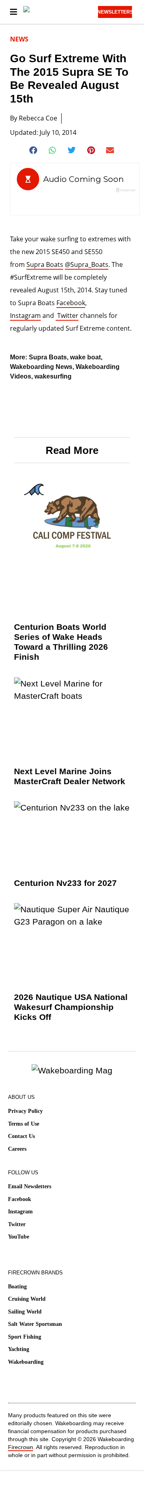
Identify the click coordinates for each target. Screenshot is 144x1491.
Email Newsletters (29, 1186)
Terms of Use (23, 1124)
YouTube (18, 1237)
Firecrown (20, 1447)
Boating (17, 1287)
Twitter (67, 315)
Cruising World (27, 1299)
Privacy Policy (25, 1111)
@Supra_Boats (86, 264)
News (19, 39)
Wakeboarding (26, 1362)
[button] (33, 150)
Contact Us (21, 1136)
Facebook (70, 302)
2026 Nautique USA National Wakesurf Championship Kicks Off (71, 1007)
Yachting (18, 1349)
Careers (17, 1149)
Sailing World (25, 1312)
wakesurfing (53, 376)
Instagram (25, 315)
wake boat (85, 357)
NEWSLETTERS (115, 12)
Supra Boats (44, 264)
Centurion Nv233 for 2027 (65, 883)
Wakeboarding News (41, 366)
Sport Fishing (24, 1337)
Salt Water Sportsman (35, 1324)
